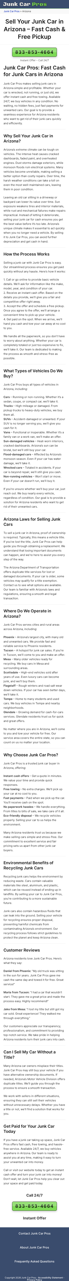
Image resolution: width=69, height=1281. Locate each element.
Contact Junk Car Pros (35, 1233)
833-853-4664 (34, 52)
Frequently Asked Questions (34, 1261)
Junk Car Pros (12, 11)
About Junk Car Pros (34, 1247)
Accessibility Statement (50, 1277)
